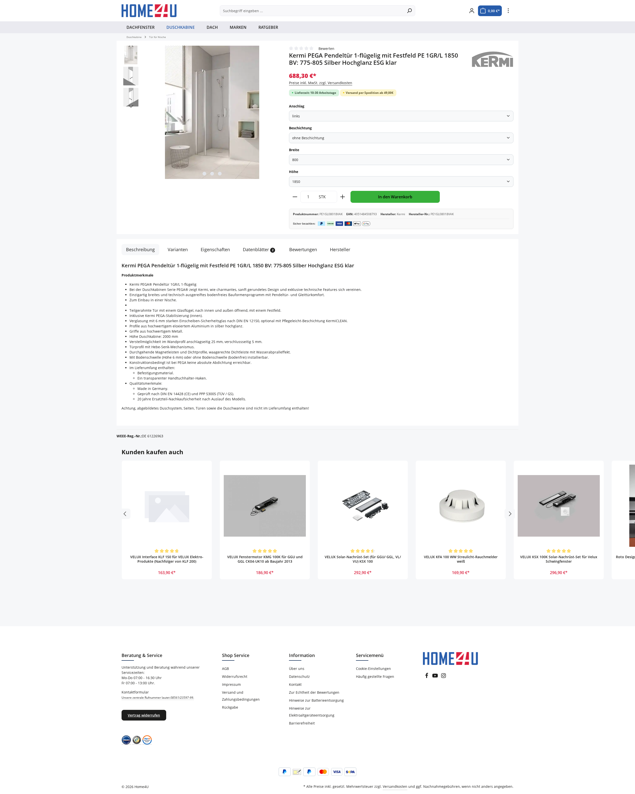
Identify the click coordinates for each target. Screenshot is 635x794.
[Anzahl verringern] (295, 197)
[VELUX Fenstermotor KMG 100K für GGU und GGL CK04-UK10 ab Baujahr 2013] (265, 506)
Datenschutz (299, 676)
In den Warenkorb (395, 197)
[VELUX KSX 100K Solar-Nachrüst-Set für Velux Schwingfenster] (559, 506)
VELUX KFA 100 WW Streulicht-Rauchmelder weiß (461, 559)
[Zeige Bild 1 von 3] (204, 173)
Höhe (293, 171)
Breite (294, 149)
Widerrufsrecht (234, 676)
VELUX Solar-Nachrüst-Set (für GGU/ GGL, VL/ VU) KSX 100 (363, 559)
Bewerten (326, 48)
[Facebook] (426, 677)
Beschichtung (300, 128)
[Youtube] (435, 677)
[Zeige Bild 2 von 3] (212, 173)
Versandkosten (395, 786)
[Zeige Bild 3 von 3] (220, 173)
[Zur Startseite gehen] (149, 10)
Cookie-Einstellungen (373, 668)
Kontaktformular (158, 695)
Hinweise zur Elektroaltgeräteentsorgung (311, 712)
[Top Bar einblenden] (508, 10)
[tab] (140, 249)
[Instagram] (443, 677)
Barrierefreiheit (302, 723)
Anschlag (296, 106)
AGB (225, 668)
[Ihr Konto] (471, 10)
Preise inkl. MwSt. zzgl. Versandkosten (320, 82)
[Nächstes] (131, 106)
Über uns (296, 668)
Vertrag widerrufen (144, 715)
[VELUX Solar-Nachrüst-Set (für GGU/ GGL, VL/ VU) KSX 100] (363, 506)
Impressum (231, 684)
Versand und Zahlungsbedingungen (241, 696)
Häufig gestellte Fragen (375, 676)
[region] (200, 112)
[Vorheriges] (131, 45)
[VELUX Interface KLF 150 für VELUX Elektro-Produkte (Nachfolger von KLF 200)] (167, 506)
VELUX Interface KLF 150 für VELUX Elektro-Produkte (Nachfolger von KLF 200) (166, 559)
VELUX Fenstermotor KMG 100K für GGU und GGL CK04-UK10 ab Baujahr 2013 (265, 559)
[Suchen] (409, 10)
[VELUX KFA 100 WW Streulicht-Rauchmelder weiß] (461, 506)
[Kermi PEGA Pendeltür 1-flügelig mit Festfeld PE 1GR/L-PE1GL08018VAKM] (212, 112)
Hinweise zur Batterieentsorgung (316, 700)
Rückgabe (230, 707)
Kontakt (295, 684)
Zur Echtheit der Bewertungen (314, 692)
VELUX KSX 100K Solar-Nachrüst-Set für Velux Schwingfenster (558, 559)
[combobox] (312, 10)
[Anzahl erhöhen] (343, 197)
